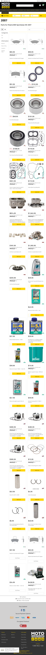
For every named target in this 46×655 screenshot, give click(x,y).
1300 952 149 (6, 1)
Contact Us (43, 1)
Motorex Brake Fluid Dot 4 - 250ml (16, 339)
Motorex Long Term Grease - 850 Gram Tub (35, 372)
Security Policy (23, 644)
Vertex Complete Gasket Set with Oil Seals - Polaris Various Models (16, 188)
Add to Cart (19, 63)
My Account (3, 634)
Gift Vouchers (3, 642)
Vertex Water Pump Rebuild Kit (34, 187)
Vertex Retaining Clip (32, 495)
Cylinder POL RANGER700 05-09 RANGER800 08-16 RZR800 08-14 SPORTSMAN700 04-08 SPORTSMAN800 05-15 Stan (17, 221)
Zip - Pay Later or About (24, 648)
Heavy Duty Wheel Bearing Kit (33, 123)
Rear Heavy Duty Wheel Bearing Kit (16, 155)
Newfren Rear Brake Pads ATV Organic (35, 556)
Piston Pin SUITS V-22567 (14, 495)
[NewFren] (24, 49)
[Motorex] (43, 274)
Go (41, 15)
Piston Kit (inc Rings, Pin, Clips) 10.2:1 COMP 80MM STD (35, 589)
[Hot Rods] (24, 210)
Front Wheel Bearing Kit (14, 120)
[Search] (32, 5)
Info (16, 55)
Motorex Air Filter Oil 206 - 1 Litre (34, 310)
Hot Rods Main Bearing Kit (14, 284)
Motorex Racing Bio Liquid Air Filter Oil (17, 401)
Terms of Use (23, 634)
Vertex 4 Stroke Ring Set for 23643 (34, 465)
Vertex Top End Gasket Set (33, 155)
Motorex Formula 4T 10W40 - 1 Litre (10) (17, 369)
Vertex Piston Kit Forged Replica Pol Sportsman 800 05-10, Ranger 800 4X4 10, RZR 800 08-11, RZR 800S (17, 435)
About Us (38, 1)
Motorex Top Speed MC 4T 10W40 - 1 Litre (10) (35, 401)
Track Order (3, 637)
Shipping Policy (3, 51)
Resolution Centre (4, 639)
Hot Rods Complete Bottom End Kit (34, 252)
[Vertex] (43, 145)
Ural (2, 37)
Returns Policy (4, 46)
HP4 (2, 35)
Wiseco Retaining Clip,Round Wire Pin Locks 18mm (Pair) (17, 524)
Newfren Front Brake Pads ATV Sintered (35, 58)
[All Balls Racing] (43, 81)
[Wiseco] (24, 517)
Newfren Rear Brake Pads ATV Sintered (17, 90)
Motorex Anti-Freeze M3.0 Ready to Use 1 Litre (35, 281)
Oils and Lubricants (5, 12)
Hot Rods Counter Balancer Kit (15, 252)
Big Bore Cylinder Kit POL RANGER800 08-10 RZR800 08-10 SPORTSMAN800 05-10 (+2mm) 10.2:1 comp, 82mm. (36, 221)
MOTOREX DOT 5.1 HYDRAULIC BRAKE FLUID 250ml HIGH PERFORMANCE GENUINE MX (35, 341)
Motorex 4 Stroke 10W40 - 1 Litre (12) (17, 585)
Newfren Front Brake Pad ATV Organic (17, 58)
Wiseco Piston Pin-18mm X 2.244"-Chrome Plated (34, 524)
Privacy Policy (23, 637)
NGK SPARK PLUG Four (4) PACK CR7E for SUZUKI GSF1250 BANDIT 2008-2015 (11, 650)
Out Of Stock (17, 558)
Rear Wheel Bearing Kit (32, 90)
